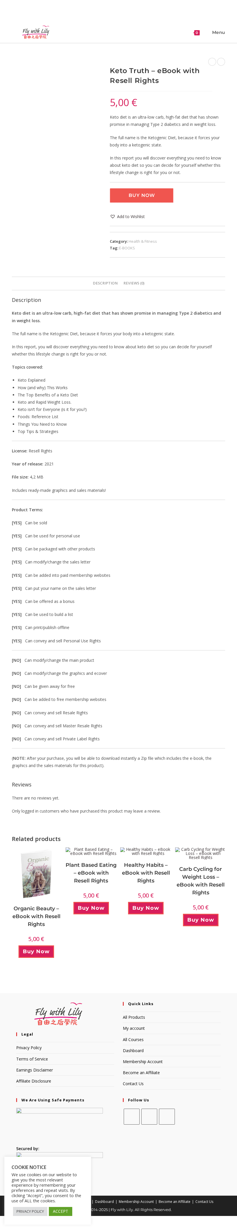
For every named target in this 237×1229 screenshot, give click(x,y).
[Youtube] (167, 1117)
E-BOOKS (127, 248)
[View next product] (221, 62)
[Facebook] (132, 1117)
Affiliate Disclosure (33, 1081)
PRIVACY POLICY (30, 1211)
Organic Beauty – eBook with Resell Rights (36, 916)
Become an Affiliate (141, 1072)
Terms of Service (32, 1059)
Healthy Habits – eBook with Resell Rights (146, 873)
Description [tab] (105, 283)
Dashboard (133, 1050)
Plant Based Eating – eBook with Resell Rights (91, 873)
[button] (127, 216)
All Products (134, 1017)
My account (134, 1028)
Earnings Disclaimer (34, 1070)
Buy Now (142, 195)
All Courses (133, 1039)
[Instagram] (149, 1117)
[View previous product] (212, 62)
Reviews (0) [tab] (134, 283)
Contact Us (133, 1083)
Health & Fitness (143, 241)
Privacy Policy (29, 1047)
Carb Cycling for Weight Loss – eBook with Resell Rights (201, 881)
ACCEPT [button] (60, 1211)
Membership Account (143, 1061)
